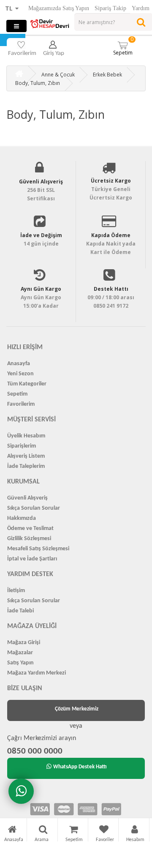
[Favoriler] (104, 830)
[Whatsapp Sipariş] (21, 791)
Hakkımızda (21, 518)
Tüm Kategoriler (26, 384)
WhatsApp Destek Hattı (80, 767)
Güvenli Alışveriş (27, 498)
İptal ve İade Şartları (32, 559)
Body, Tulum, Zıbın (37, 83)
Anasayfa (18, 364)
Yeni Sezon (20, 374)
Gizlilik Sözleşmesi (29, 538)
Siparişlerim (21, 446)
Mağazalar (20, 653)
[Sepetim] (73, 830)
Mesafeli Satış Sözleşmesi (38, 549)
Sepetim (123, 46)
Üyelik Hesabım (26, 436)
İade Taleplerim (26, 466)
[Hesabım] (134, 830)
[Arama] (43, 830)
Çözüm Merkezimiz (76, 709)
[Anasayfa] (12, 830)
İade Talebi (20, 611)
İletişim (16, 590)
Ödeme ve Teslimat (30, 528)
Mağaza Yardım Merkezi (36, 673)
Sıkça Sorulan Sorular (33, 508)
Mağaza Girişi (23, 642)
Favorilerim (21, 404)
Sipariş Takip (110, 8)
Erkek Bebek (107, 74)
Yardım (140, 8)
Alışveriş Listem (26, 456)
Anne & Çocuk (58, 74)
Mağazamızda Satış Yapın (58, 8)
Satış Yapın (20, 663)
